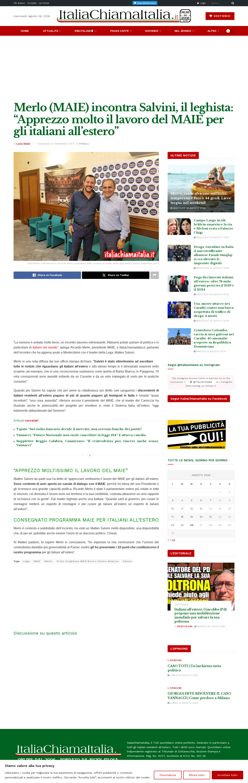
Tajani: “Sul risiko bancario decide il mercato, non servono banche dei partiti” (79, 429)
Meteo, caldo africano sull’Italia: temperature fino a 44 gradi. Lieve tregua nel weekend (200, 198)
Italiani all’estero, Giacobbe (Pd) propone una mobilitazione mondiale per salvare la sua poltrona (200, 615)
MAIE (37, 561)
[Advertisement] (124, 68)
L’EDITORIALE (181, 605)
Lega (26, 561)
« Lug (171, 539)
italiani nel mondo (45, 347)
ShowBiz (151, 30)
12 (191, 508)
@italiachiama (202, 382)
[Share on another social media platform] (154, 275)
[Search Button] (232, 3)
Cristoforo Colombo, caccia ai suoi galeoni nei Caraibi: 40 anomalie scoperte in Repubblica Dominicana (214, 338)
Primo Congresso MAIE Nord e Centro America (88, 561)
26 (191, 525)
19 (191, 516)
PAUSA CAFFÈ (119, 30)
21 (210, 516)
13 (201, 508)
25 (182, 525)
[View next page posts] (90, 455)
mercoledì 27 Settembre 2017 (55, 143)
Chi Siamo (19, 3)
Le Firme (44, 3)
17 (172, 516)
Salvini (127, 561)
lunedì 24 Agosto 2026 (183, 675)
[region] (124, 771)
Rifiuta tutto (197, 775)
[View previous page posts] (83, 455)
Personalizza (167, 775)
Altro (212, 30)
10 (172, 508)
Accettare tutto (227, 775)
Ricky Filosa (184, 626)
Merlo (48, 561)
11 (182, 508)
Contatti (31, 3)
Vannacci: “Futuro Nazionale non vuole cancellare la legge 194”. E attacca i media (81, 435)
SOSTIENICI (222, 16)
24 (172, 525)
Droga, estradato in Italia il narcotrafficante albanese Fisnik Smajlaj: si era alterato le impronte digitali (213, 255)
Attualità (50, 30)
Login (202, 3)
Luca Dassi (23, 143)
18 (182, 516)
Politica (84, 143)
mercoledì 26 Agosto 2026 (189, 208)
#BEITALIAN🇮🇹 (84, 30)
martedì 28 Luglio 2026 (210, 626)
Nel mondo (183, 30)
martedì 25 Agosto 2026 (210, 351)
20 (201, 516)
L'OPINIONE (175, 660)
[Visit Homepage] (124, 16)
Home (25, 30)
